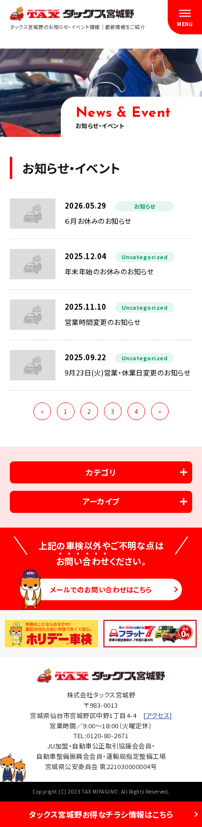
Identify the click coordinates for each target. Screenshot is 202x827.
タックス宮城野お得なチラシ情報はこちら (101, 814)
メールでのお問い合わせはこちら (101, 589)
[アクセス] (157, 715)
